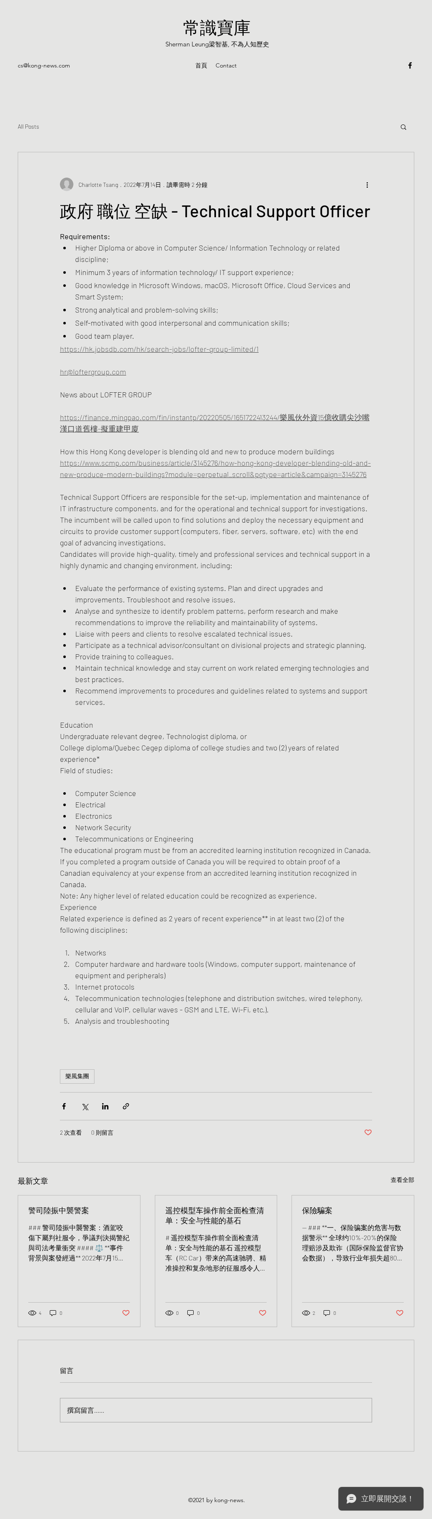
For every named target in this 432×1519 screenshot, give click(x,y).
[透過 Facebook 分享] (64, 1106)
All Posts (28, 126)
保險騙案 (317, 1210)
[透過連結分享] (126, 1106)
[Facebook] (410, 65)
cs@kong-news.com (44, 65)
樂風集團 (77, 1076)
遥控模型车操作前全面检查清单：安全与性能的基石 (214, 1215)
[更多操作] (367, 184)
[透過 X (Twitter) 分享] (85, 1106)
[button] (404, 126)
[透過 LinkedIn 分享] (105, 1106)
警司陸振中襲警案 (58, 1210)
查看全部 (402, 1179)
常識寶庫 (217, 27)
